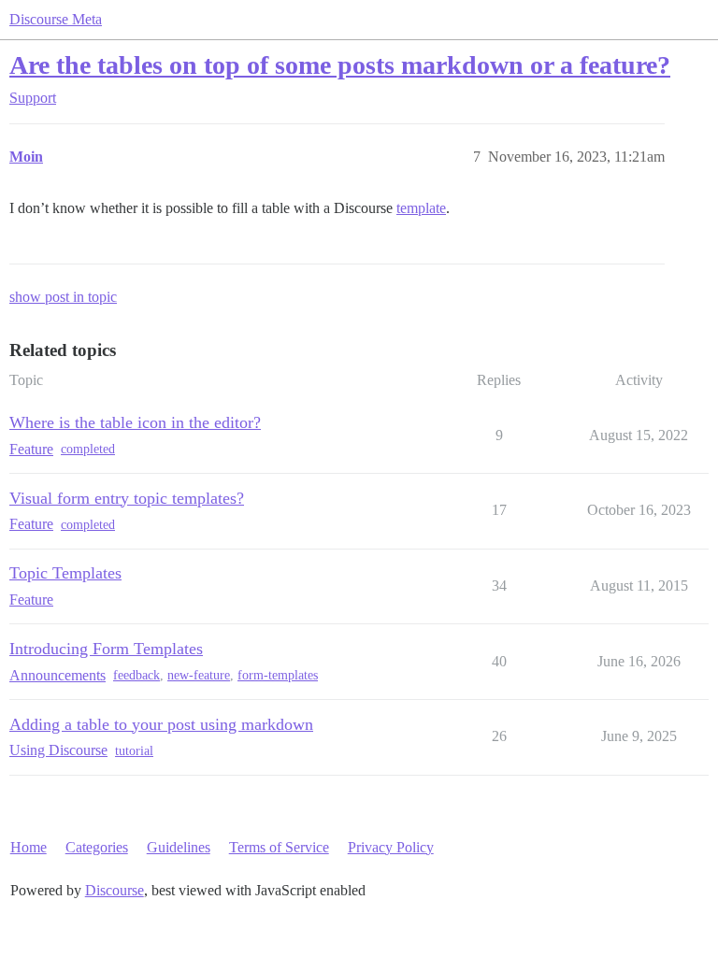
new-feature (198, 675)
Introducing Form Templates (106, 648)
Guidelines (178, 847)
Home (28, 847)
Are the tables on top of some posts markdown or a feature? (339, 64)
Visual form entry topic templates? (126, 498)
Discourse (114, 890)
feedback (136, 675)
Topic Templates (65, 573)
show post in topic (63, 297)
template (421, 208)
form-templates (277, 675)
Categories (96, 847)
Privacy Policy (391, 847)
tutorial (134, 751)
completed (88, 449)
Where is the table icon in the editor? (135, 422)
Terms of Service (279, 847)
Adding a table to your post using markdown (161, 724)
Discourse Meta (55, 19)
